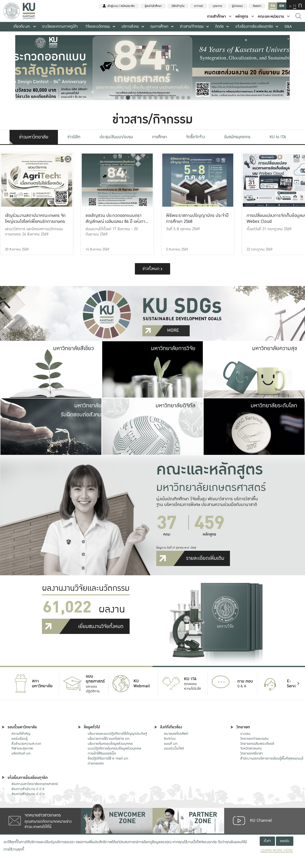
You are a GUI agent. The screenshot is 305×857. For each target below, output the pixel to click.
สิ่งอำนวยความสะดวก (26, 743)
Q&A (288, 27)
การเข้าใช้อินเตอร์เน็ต (102, 753)
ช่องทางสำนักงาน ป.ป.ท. (28, 794)
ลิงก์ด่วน (170, 738)
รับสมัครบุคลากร (237, 137)
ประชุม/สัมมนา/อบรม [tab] (116, 137)
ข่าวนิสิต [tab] (73, 137)
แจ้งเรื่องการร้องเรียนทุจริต (254, 27)
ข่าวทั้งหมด (151, 268)
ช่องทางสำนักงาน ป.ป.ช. (28, 789)
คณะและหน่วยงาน (271, 17)
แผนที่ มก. (171, 743)
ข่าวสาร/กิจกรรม (192, 27)
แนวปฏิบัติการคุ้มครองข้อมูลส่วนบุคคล (114, 748)
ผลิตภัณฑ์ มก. (21, 753)
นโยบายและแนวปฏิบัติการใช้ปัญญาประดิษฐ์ (117, 733)
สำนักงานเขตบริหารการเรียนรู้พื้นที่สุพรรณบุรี (271, 758)
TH (272, 6)
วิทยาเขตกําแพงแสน (254, 738)
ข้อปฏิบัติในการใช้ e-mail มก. (108, 758)
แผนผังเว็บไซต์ (174, 748)
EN (281, 6)
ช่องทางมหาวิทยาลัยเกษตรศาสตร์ (34, 784)
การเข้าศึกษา (216, 17)
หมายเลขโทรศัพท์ (176, 733)
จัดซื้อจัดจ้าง (195, 137)
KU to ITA (277, 137)
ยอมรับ (284, 841)
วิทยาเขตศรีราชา (251, 753)
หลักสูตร (241, 17)
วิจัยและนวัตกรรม (98, 27)
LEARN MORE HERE (276, 850)
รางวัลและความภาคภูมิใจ (60, 27)
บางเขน (245, 733)
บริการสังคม (130, 27)
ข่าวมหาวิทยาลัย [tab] (33, 137)
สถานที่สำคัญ (20, 733)
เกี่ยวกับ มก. (22, 27)
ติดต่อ (219, 27)
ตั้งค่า (267, 841)
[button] (116, 97)
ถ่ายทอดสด (96, 763)
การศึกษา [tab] (159, 137)
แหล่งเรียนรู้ (19, 738)
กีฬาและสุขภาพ (22, 748)
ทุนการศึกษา (159, 27)
